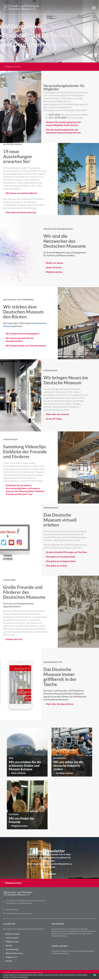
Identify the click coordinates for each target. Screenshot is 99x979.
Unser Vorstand (53, 267)
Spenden (9, 945)
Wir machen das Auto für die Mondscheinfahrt (20, 339)
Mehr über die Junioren (57, 414)
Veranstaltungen (12, 949)
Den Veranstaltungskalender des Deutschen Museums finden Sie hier (63, 131)
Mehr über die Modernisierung (21, 212)
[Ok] (94, 975)
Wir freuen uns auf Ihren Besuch (21, 193)
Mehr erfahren (18, 773)
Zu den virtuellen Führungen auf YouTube (66, 552)
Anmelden (51, 873)
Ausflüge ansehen (64, 773)
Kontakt (9, 961)
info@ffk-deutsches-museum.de (18, 913)
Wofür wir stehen (54, 263)
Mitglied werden (12, 66)
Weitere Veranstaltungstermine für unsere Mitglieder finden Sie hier (63, 123)
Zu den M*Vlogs (54, 419)
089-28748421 (12, 909)
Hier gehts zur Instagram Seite (61, 561)
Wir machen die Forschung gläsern (22, 333)
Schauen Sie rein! (14, 639)
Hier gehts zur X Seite (56, 565)
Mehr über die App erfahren (59, 704)
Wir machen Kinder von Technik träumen (26, 345)
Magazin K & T (11, 957)
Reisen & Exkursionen (14, 953)
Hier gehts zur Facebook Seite (60, 556)
